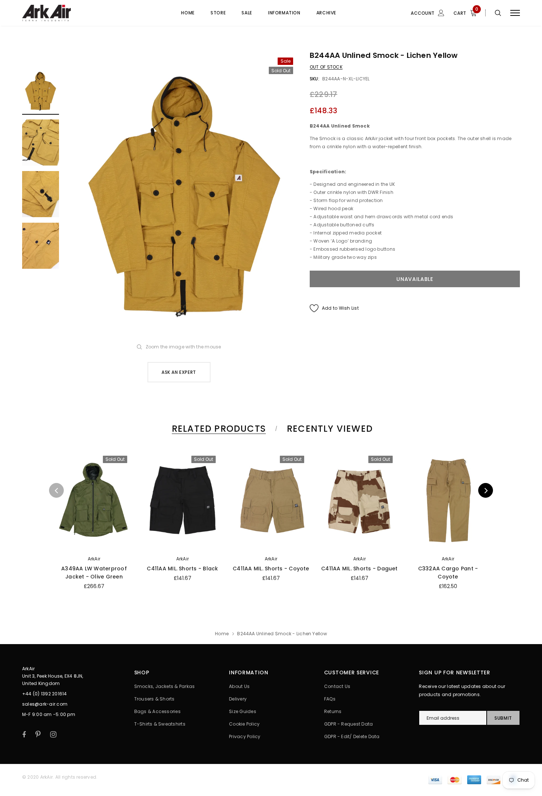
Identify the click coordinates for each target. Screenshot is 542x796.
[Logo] (78, 13)
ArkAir (94, 559)
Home (222, 633)
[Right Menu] (515, 13)
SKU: (314, 79)
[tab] (217, 428)
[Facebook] (24, 734)
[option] (184, 194)
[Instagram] (53, 734)
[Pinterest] (38, 734)
